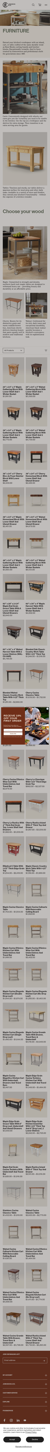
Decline (35, 1439)
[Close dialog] (47, 709)
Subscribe (13, 733)
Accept (12, 1439)
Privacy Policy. (31, 1432)
